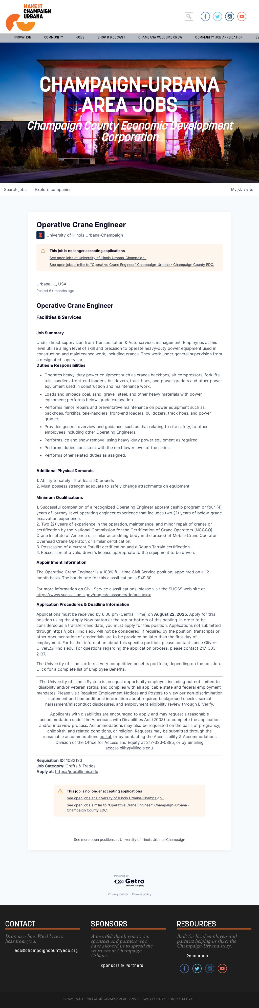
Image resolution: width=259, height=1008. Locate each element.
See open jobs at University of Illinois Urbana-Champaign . (98, 258)
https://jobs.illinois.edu (74, 631)
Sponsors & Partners (121, 966)
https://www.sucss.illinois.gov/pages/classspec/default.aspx (93, 594)
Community (53, 37)
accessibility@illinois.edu (129, 747)
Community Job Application (219, 37)
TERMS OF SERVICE (181, 998)
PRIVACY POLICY (150, 998)
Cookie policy (142, 894)
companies (53, 189)
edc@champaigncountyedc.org (46, 951)
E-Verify (205, 704)
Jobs (80, 37)
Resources (197, 956)
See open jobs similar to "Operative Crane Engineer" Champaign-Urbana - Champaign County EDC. (132, 264)
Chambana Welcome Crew (160, 37)
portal (105, 736)
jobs (15, 189)
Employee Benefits (107, 669)
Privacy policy (118, 894)
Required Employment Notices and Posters (121, 692)
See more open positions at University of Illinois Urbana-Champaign (129, 839)
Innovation (22, 37)
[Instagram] (229, 16)
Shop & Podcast (111, 37)
